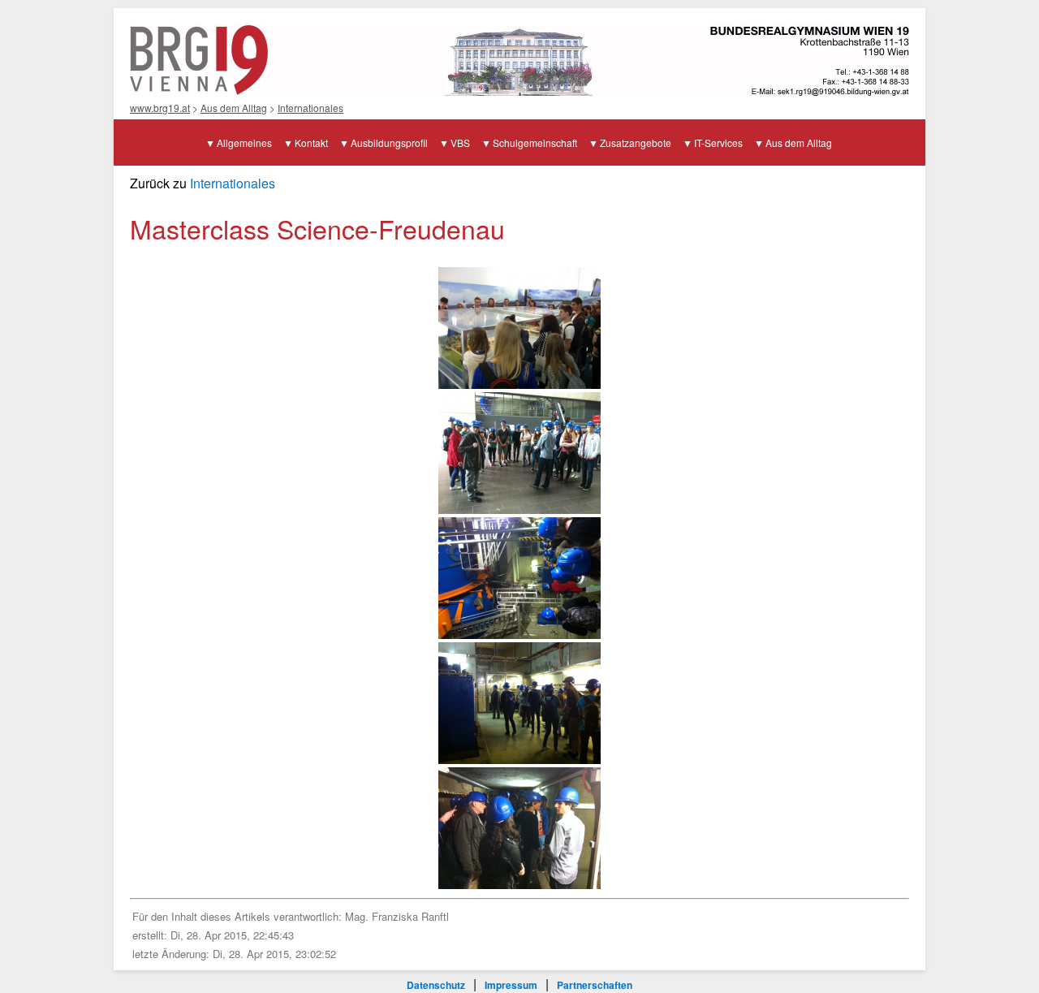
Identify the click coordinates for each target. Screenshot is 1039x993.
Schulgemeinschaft (535, 142)
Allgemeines (244, 142)
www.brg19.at (160, 107)
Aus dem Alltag (233, 107)
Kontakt (311, 142)
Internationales (310, 107)
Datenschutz (436, 985)
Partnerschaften (594, 985)
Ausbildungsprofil (389, 142)
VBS (460, 142)
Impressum (511, 985)
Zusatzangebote (635, 142)
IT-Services (718, 142)
